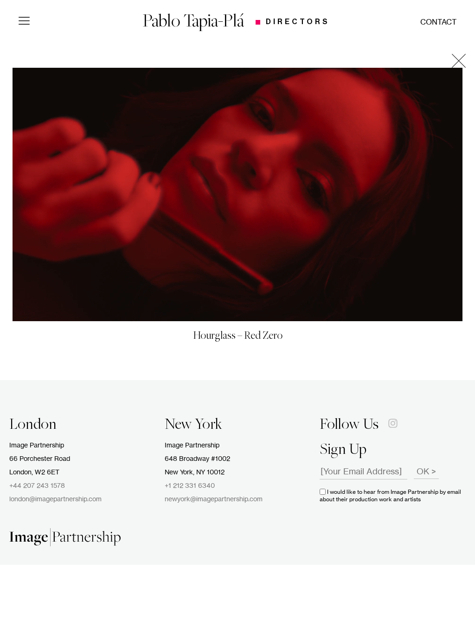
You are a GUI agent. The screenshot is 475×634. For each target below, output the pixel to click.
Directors (298, 22)
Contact (438, 22)
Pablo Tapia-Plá (193, 22)
